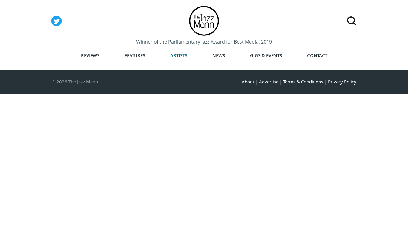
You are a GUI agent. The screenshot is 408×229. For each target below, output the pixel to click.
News (218, 55)
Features (135, 55)
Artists (178, 55)
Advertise (268, 82)
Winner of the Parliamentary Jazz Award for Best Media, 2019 (204, 41)
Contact (317, 55)
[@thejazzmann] (56, 26)
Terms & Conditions (303, 82)
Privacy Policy (342, 82)
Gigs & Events (266, 55)
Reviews (90, 55)
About (248, 82)
